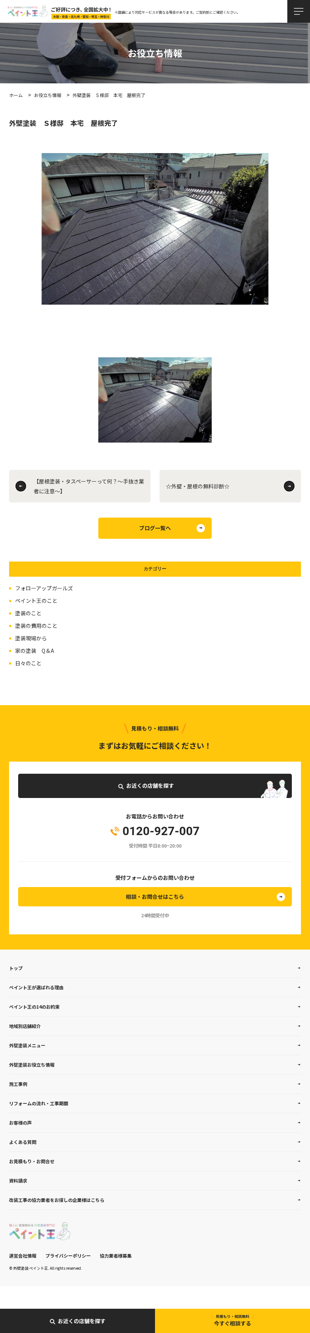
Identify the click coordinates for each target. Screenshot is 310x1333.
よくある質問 (22, 1142)
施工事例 (18, 1084)
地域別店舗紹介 (25, 1026)
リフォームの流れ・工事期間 (38, 1103)
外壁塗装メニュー (27, 1045)
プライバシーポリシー (68, 1255)
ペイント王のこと (36, 600)
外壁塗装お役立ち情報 (31, 1064)
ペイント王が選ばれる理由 (36, 987)
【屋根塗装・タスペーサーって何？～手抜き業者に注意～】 (89, 486)
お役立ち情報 (47, 95)
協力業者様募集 (116, 1255)
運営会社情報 (22, 1255)
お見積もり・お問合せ (31, 1161)
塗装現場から (31, 638)
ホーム (16, 95)
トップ (16, 968)
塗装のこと (28, 613)
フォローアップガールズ (44, 588)
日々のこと (28, 663)
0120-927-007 (161, 831)
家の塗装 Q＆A (34, 650)
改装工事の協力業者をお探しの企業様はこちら (56, 1200)
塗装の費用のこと (36, 625)
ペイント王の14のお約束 (34, 1006)
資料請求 (18, 1180)
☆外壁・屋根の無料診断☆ (197, 486)
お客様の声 (20, 1122)
